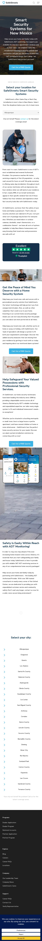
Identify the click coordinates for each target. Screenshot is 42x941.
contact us (24, 119)
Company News (8, 882)
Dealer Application (9, 823)
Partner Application (10, 834)
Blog (4, 854)
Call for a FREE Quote (21, 67)
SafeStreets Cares (9, 886)
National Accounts (9, 830)
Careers (5, 858)
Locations (6, 865)
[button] (38, 3)
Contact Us (7, 903)
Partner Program (9, 838)
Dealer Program (8, 826)
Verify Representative (10, 906)
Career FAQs (7, 862)
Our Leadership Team (10, 878)
